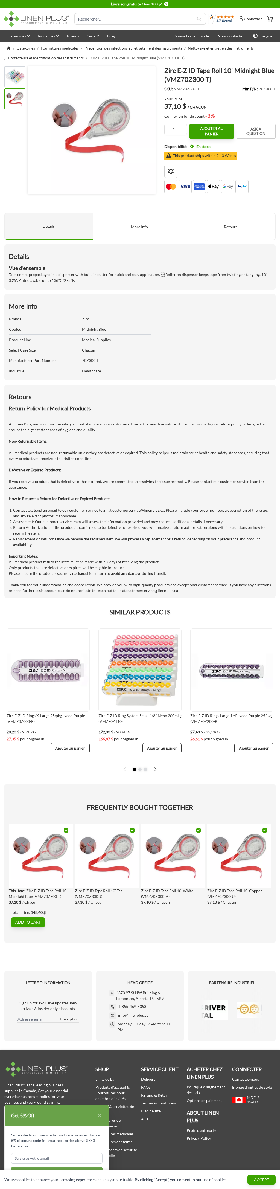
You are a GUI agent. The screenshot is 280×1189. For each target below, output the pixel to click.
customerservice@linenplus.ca (138, 510)
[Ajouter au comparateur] (170, 171)
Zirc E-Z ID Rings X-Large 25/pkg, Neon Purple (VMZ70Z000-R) (46, 718)
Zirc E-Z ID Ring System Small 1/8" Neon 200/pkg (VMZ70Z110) (140, 718)
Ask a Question (256, 131)
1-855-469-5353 (132, 1006)
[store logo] (37, 19)
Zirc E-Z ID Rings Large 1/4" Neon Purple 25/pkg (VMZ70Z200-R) (231, 718)
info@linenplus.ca (133, 1015)
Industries (46, 36)
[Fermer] (100, 1115)
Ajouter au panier (211, 131)
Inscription (69, 1019)
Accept (261, 1179)
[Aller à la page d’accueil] (8, 48)
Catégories (17, 36)
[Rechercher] (199, 19)
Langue (266, 36)
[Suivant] (155, 769)
